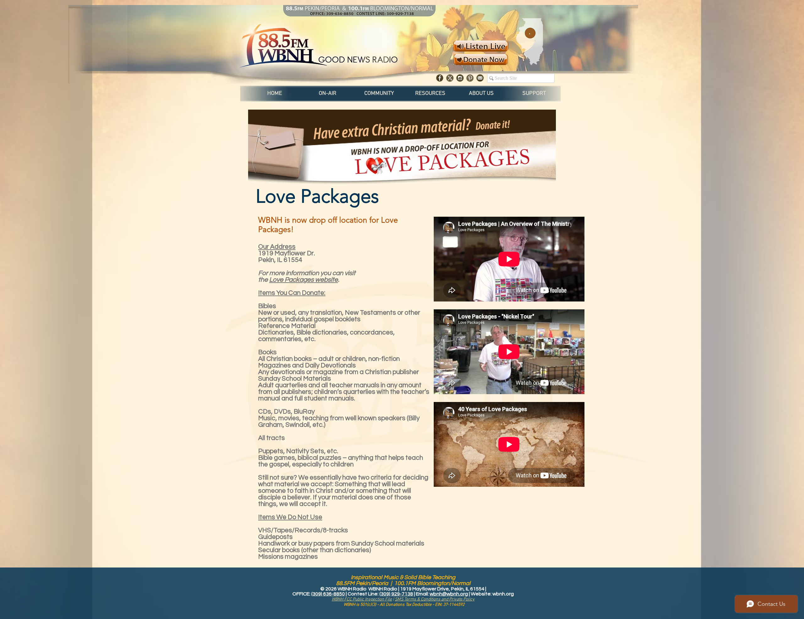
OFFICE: (301, 593)
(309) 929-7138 (396, 593)
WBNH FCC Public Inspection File (362, 599)
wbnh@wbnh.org (449, 593)
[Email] (480, 78)
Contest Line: (363, 593)
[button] (327, 93)
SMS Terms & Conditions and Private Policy (435, 599)
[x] (450, 78)
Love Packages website (303, 279)
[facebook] (440, 78)
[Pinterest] (470, 78)
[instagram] (460, 78)
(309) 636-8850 (328, 593)
